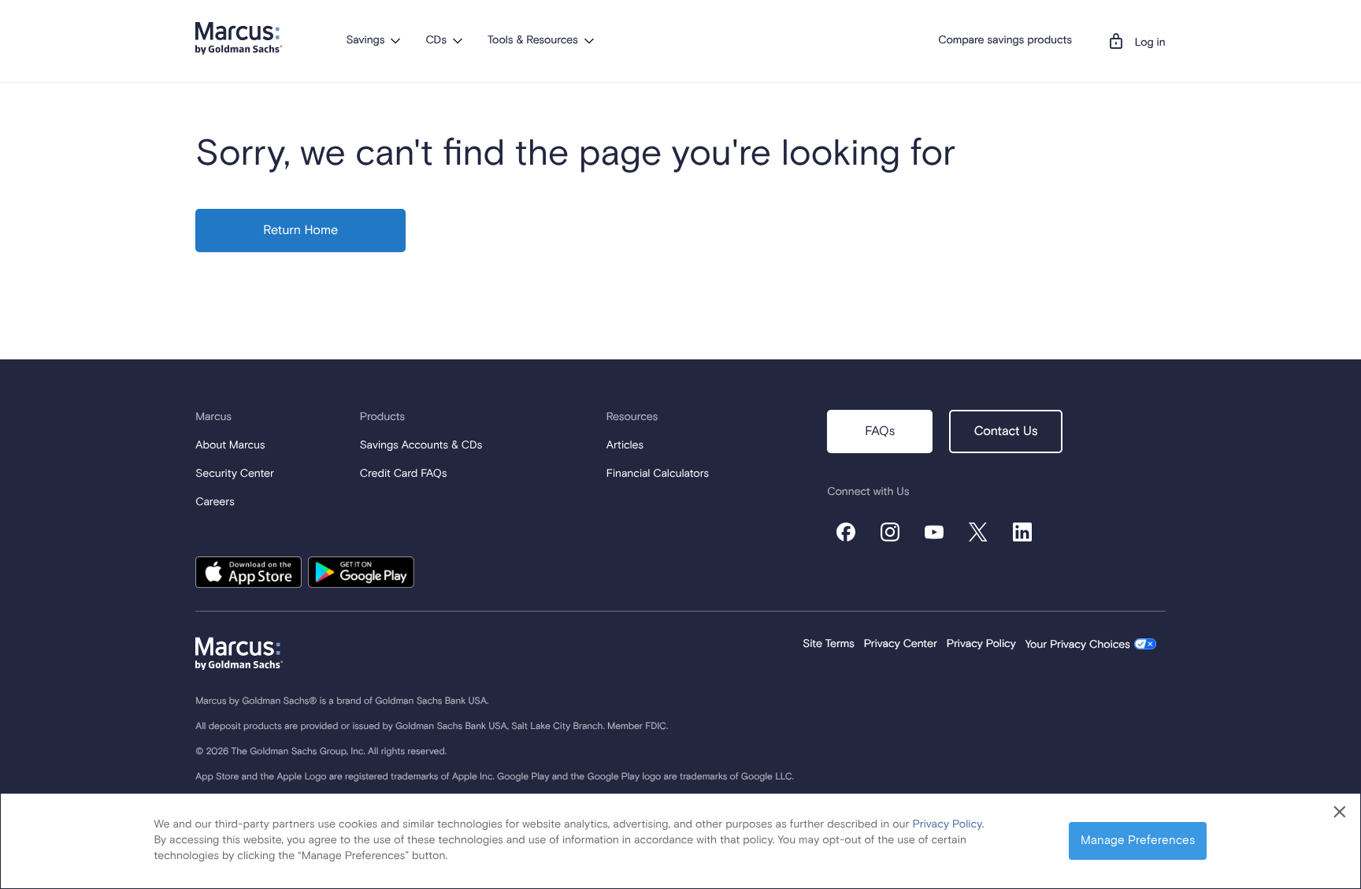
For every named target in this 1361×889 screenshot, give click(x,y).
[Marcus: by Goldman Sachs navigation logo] (239, 38)
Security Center (234, 474)
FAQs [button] (880, 432)
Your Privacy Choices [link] (1077, 645)
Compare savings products (1005, 40)
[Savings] (395, 40)
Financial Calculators (657, 474)
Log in (1150, 43)
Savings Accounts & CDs (421, 446)
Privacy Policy (981, 644)
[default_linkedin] (1022, 532)
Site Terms (829, 644)
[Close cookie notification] (1339, 812)
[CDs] (457, 40)
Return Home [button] (300, 231)
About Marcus (230, 446)
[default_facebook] (846, 532)
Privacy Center (900, 644)
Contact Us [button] (1006, 432)
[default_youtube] (934, 532)
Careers (214, 502)
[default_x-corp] (978, 532)
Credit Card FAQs (403, 474)
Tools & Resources (533, 40)
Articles (624, 446)
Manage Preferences (1138, 840)
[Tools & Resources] (589, 40)
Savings (365, 40)
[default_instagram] (890, 532)
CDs (435, 40)
